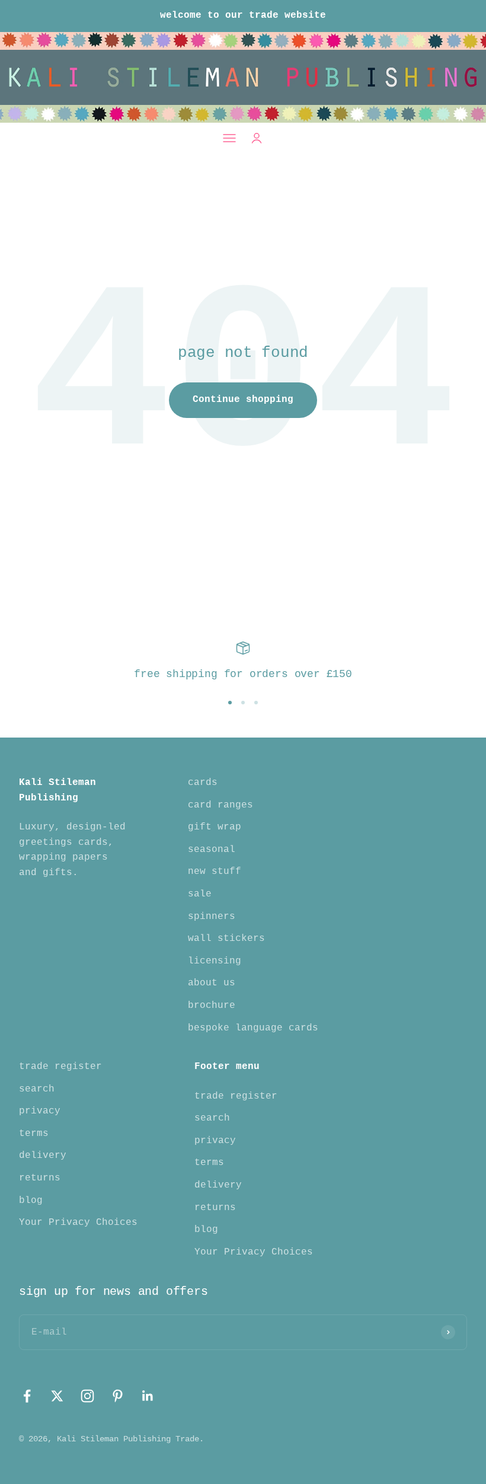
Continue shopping (243, 399)
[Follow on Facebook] (27, 1396)
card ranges (220, 805)
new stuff (214, 871)
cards (203, 782)
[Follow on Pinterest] (118, 1396)
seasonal (211, 849)
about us (211, 983)
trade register (60, 1066)
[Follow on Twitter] (57, 1396)
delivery (42, 1155)
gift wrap (214, 827)
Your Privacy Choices (78, 1222)
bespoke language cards (253, 1028)
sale (200, 894)
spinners (211, 916)
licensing (214, 961)
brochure (211, 1005)
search (37, 1089)
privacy (39, 1111)
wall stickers (226, 938)
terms (34, 1133)
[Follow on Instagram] (87, 1396)
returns (39, 1178)
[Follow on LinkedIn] (148, 1396)
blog (31, 1200)
